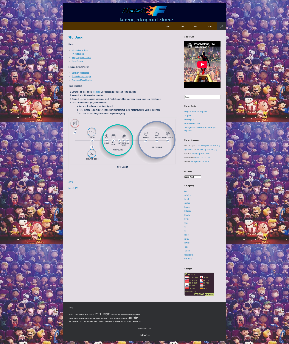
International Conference (113, 318)
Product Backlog (78, 54)
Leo (128, 318)
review (186, 239)
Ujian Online (130, 321)
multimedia (72, 321)
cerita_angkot (102, 314)
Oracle (77, 321)
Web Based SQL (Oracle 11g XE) (207, 150)
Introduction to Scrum (80, 50)
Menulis (187, 215)
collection (187, 195)
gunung (100, 318)
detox (133, 314)
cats (93, 314)
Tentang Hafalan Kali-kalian (201, 154)
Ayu (185, 191)
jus (121, 318)
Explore (187, 207)
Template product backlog (82, 57)
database (187, 203)
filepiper (82, 318)
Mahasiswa (187, 211)
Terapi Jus (187, 116)
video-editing (137, 321)
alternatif (71, 314)
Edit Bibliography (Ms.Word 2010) (209, 146)
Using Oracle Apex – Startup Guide (195, 111)
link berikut (96, 91)
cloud (118, 314)
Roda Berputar (189, 119)
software (110, 321)
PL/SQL (81, 321)
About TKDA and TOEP (202, 158)
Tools (186, 247)
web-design (188, 259)
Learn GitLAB (73, 188)
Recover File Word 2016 (192, 123)
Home (167, 26)
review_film (96, 321)
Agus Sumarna (189, 150)
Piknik (186, 235)
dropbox (71, 318)
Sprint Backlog (77, 61)
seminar (102, 321)
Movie (186, 219)
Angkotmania (78, 314)
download (137, 314)
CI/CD (70, 182)
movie (133, 317)
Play (195, 26)
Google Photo (94, 318)
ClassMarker (114, 314)
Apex (83, 314)
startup (117, 321)
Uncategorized (189, 255)
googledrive (88, 318)
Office (186, 223)
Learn (182, 26)
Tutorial (187, 251)
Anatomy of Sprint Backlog (82, 80)
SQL (114, 321)
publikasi (86, 321)
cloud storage (123, 314)
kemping (124, 318)
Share (210, 26)
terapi (120, 321)
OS (185, 227)
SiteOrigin (143, 335)
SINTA (106, 321)
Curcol (186, 199)
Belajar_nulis (88, 314)
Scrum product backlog (80, 72)
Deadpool (129, 314)
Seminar (187, 243)
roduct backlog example (82, 76)
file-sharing (76, 318)
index (104, 318)
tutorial (124, 321)
